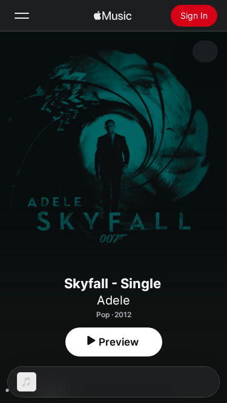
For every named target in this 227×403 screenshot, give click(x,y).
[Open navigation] (21, 15)
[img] (112, 15)
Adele (113, 300)
